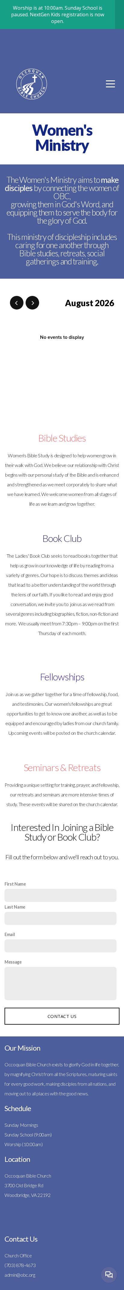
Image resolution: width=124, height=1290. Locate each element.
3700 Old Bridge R (23, 1185)
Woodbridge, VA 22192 (28, 1195)
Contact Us (62, 1016)
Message (13, 961)
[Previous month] (16, 303)
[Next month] (32, 303)
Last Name (15, 906)
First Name (15, 883)
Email (10, 934)
